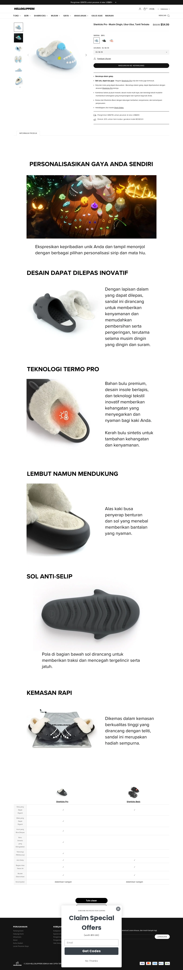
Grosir (15, 940)
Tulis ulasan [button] (91, 901)
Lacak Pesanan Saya (21, 946)
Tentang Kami (18, 931)
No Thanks (91, 960)
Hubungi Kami (18, 934)
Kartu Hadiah (18, 943)
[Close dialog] (118, 909)
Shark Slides (119, 108)
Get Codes (91, 951)
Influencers (17, 937)
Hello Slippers (24, 9)
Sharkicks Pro (127, 81)
